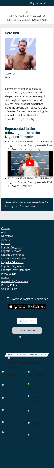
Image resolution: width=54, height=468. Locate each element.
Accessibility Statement (14, 281)
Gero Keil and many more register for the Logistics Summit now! (26, 204)
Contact (5, 228)
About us (6, 239)
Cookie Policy (9, 288)
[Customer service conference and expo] (14, 440)
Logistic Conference (12, 254)
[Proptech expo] (40, 415)
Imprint (5, 243)
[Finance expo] (14, 402)
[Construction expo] (40, 377)
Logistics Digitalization (14, 266)
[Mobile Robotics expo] (40, 402)
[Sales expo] (40, 426)
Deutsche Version (29, 330)
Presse (5, 277)
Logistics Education (12, 262)
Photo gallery (8, 273)
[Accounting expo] (14, 377)
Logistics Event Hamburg (15, 270)
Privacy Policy (9, 285)
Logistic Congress (11, 247)
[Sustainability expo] (40, 440)
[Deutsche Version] (50, 3)
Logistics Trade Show (13, 258)
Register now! (38, 3)
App (3, 232)
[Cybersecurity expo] (40, 389)
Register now (27, 321)
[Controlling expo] (14, 389)
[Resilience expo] (14, 426)
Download (7, 235)
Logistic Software (11, 251)
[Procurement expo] (14, 415)
